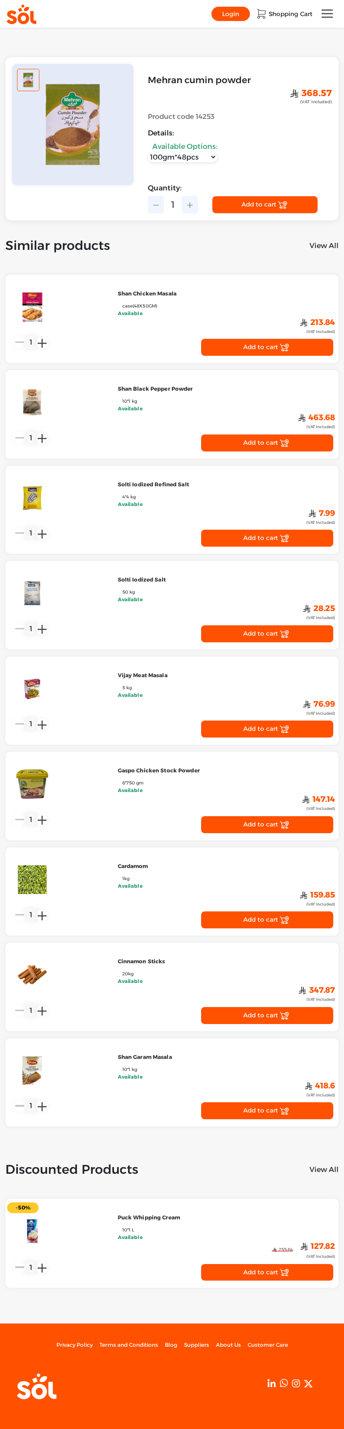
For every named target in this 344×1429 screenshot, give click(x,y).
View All (324, 245)
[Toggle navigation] (327, 13)
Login (230, 13)
